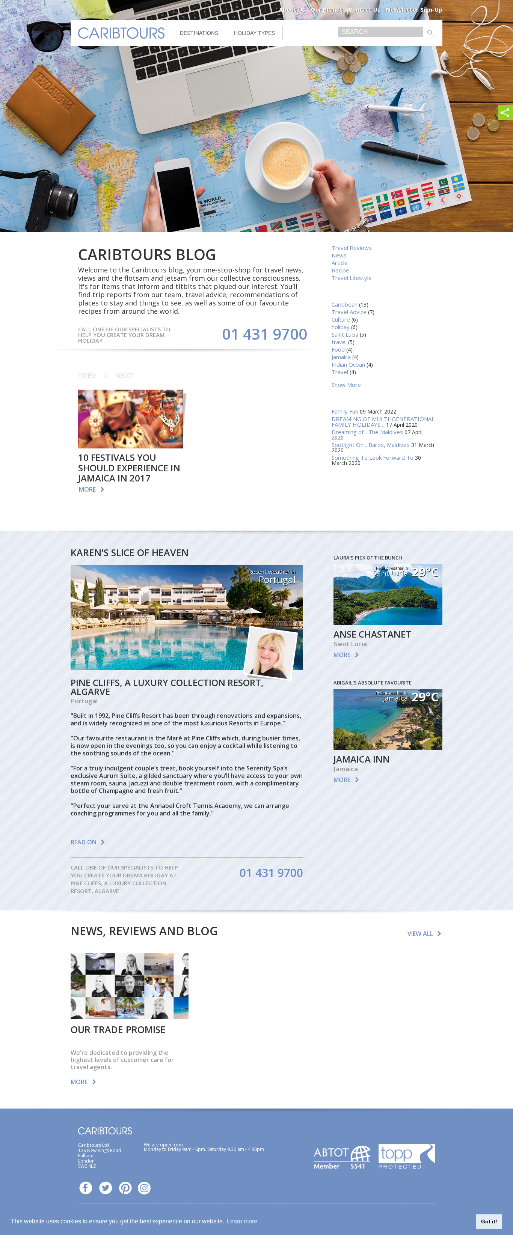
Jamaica (341, 357)
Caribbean (345, 304)
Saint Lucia (345, 334)
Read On (84, 842)
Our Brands (327, 9)
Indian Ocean (348, 364)
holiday (341, 327)
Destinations (199, 33)
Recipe (340, 270)
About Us (292, 9)
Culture (341, 319)
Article (340, 262)
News (339, 255)
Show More (346, 384)
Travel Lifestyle (352, 277)
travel (339, 342)
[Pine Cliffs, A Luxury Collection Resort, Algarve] (187, 667)
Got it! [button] (489, 1221)
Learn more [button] (242, 1221)
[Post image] (130, 419)
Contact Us (364, 9)
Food (338, 349)
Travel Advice (349, 312)
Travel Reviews (352, 247)
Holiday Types (254, 33)
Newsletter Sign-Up (414, 9)
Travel (340, 372)
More (87, 489)
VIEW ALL (420, 934)
